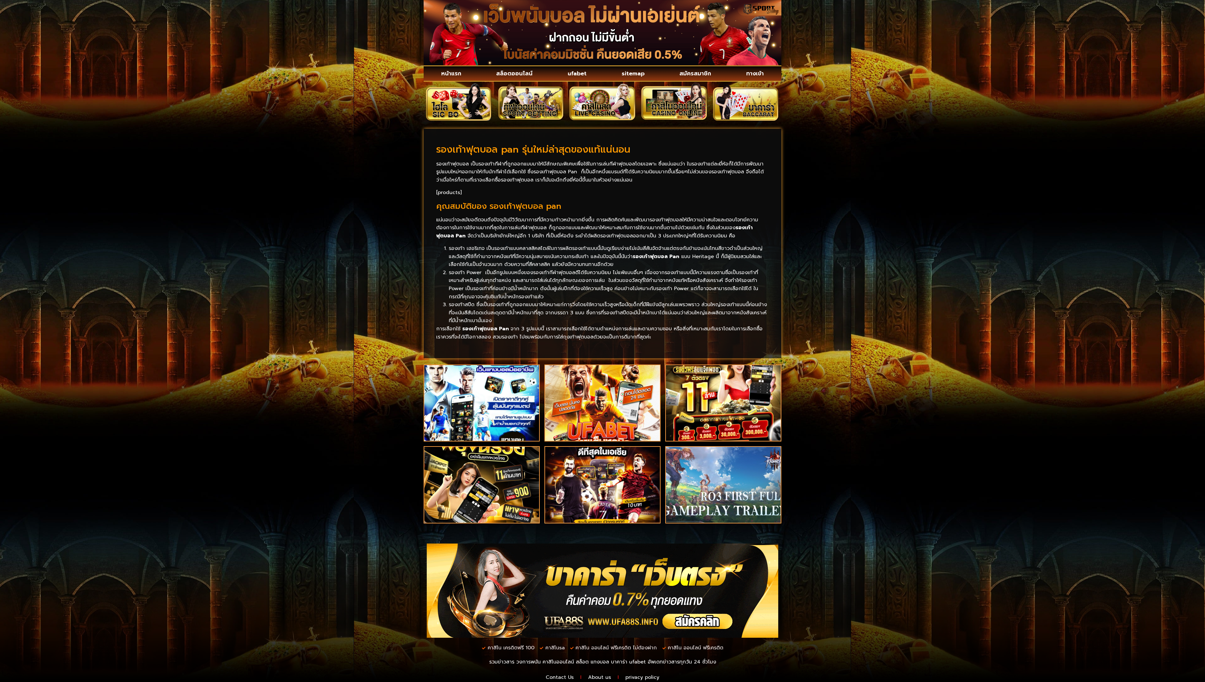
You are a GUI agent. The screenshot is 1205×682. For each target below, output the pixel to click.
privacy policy (642, 677)
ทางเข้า (755, 73)
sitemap (633, 73)
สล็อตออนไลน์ (514, 73)
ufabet (577, 73)
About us (599, 677)
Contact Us (560, 677)
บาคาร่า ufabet (628, 662)
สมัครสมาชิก (695, 73)
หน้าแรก (451, 73)
